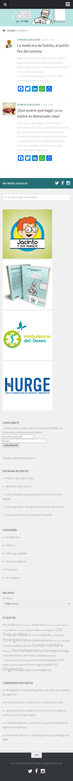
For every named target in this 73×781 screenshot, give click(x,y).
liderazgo (50, 651)
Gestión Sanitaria (47, 645)
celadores (20, 630)
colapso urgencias (34, 630)
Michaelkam (12, 690)
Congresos (49, 630)
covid (34, 635)
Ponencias (11, 569)
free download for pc (17, 735)
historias (10, 545)
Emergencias (12, 537)
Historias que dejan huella (19, 478)
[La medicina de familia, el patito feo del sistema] (9, 44)
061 (5, 624)
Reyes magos (35, 664)
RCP (61, 660)
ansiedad (57, 625)
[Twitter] (57, 183)
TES (55, 664)
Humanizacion (26, 650)
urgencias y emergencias (37, 670)
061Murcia (13, 624)
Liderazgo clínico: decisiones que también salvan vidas (35, 506)
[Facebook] (62, 183)
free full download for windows (22, 723)
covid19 (43, 634)
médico (31, 655)
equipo (66, 640)
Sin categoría (13, 577)
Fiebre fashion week (52, 702)
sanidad (48, 665)
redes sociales (10, 664)
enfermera (47, 640)
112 (21, 624)
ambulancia (39, 625)
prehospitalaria (50, 660)
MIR (25, 655)
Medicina (18, 655)
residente (22, 664)
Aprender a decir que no (19, 486)
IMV (41, 651)
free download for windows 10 (22, 702)
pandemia (42, 655)
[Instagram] (68, 183)
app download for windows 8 (21, 710)
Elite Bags (59, 635)
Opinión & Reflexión (28, 39)
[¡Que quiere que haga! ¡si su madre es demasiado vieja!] (9, 108)
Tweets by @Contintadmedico (19, 458)
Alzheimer (27, 625)
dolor (52, 635)
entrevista (58, 641)
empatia (34, 640)
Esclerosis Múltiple (12, 645)
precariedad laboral (31, 660)
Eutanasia (26, 645)
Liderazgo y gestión (16, 553)
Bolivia (13, 630)
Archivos (7, 598)
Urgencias (13, 669)
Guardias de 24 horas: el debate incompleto (29, 515)
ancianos (50, 625)
